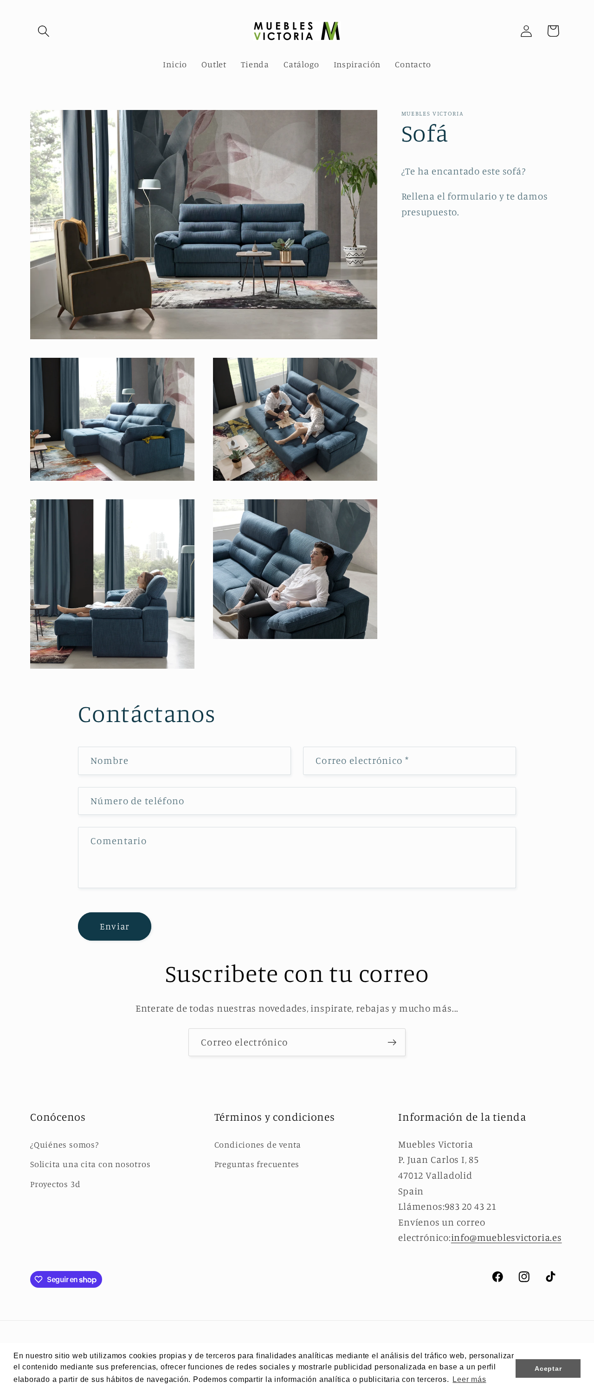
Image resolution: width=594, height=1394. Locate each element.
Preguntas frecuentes (257, 1164)
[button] (43, 31)
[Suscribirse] (392, 1042)
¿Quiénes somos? (64, 1144)
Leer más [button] (469, 1379)
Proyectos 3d (55, 1184)
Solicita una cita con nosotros (90, 1164)
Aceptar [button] (548, 1368)
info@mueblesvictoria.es (506, 1237)
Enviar (115, 926)
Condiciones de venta (258, 1144)
